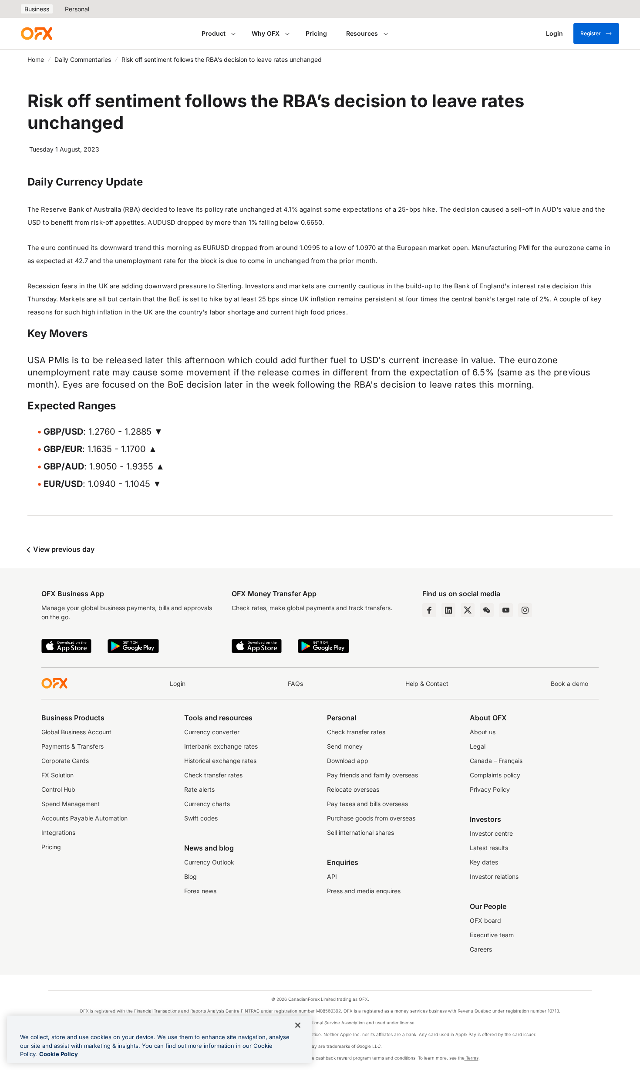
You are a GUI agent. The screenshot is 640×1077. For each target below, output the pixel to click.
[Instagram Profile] (525, 610)
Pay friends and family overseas (372, 775)
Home (35, 59)
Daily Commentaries (82, 59)
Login (177, 683)
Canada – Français (496, 760)
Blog (190, 876)
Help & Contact (426, 683)
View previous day (62, 549)
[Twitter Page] (468, 610)
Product (214, 33)
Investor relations (494, 876)
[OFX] (36, 33)
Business (36, 9)
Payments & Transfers (72, 746)
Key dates (484, 862)
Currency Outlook (209, 862)
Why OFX (266, 33)
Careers (481, 949)
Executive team (492, 935)
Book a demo (569, 683)
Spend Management (70, 803)
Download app (347, 760)
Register (590, 33)
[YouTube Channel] (506, 610)
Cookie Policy (58, 1053)
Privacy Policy (490, 789)
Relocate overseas (353, 789)
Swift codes (201, 818)
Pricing (316, 33)
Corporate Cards (65, 760)
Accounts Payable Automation (84, 818)
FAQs (295, 683)
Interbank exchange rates (221, 746)
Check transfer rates (213, 775)
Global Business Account (76, 732)
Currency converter (211, 732)
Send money (345, 746)
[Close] (297, 1025)
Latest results (489, 847)
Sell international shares (360, 832)
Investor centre (491, 833)
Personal (77, 9)
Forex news (200, 891)
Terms (471, 1057)
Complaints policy (495, 775)
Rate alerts (199, 789)
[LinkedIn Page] (448, 610)
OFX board (485, 920)
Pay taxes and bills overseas (367, 803)
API (332, 876)
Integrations (58, 832)
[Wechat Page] (487, 610)
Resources (362, 33)
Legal (477, 746)
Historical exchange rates (220, 760)
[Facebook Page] (429, 610)
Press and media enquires (364, 891)
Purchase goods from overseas (371, 818)
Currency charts (207, 803)
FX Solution (57, 775)
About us (482, 732)
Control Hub (58, 789)
